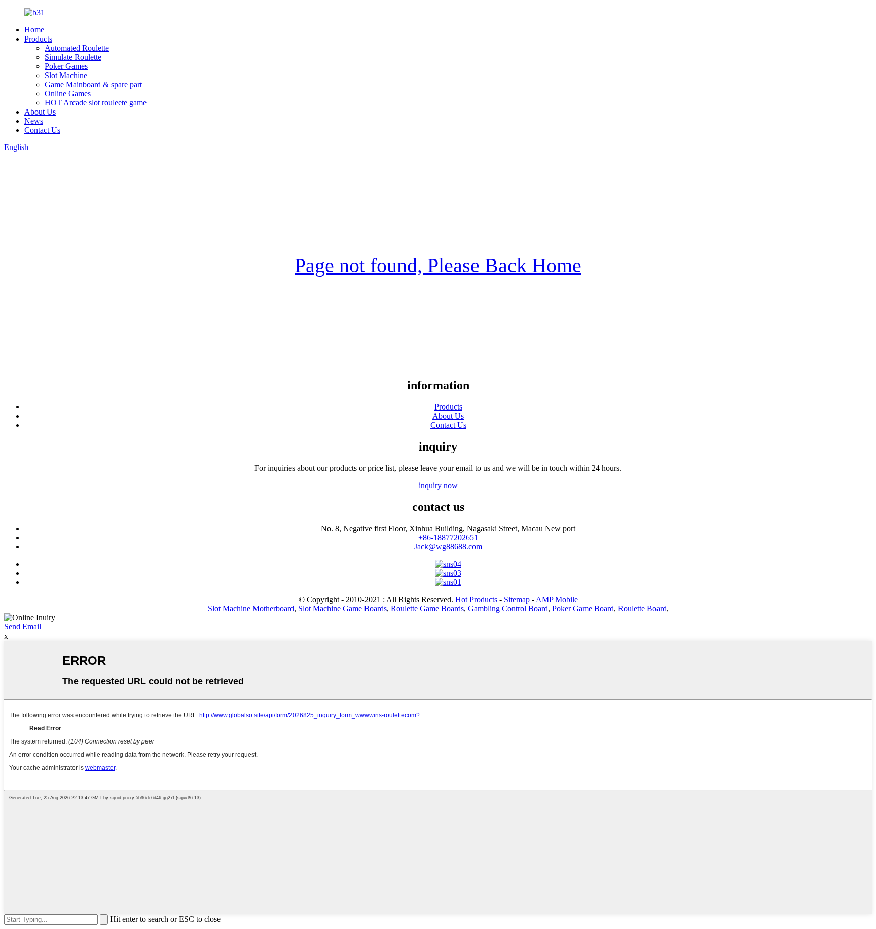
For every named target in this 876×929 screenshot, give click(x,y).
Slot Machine (66, 75)
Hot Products (476, 599)
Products (38, 38)
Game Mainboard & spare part (93, 84)
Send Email (22, 626)
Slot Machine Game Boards (342, 608)
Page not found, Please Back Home (438, 265)
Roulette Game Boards (427, 608)
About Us (40, 111)
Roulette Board (642, 608)
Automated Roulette (77, 48)
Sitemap (517, 599)
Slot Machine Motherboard (251, 608)
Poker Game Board (583, 608)
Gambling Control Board (508, 608)
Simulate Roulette (73, 57)
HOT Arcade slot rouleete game (96, 102)
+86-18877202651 (448, 537)
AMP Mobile (557, 599)
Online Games (68, 93)
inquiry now (438, 485)
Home (34, 29)
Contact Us (42, 130)
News (33, 121)
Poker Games (66, 66)
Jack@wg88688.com (448, 546)
